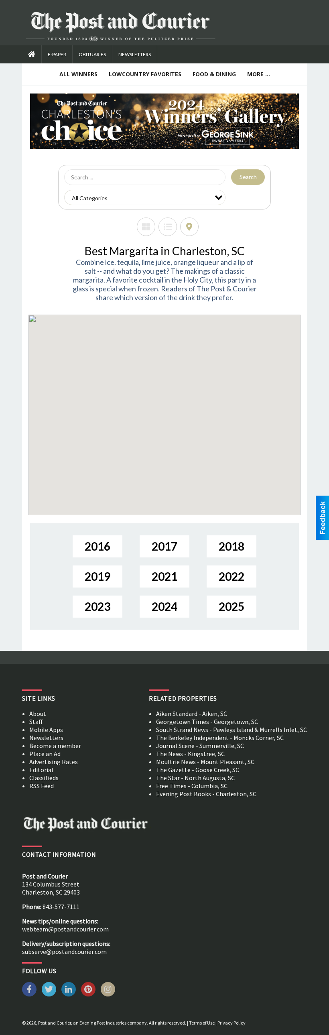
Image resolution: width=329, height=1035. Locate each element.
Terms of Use (202, 1023)
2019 (97, 576)
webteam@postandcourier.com (65, 929)
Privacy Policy (231, 1023)
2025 (231, 606)
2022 (231, 576)
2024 (164, 606)
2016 (97, 546)
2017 (164, 546)
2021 (164, 576)
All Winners (78, 74)
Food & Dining (214, 74)
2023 (97, 606)
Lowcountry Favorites (145, 74)
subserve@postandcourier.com (64, 952)
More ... (258, 74)
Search (248, 176)
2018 (231, 546)
